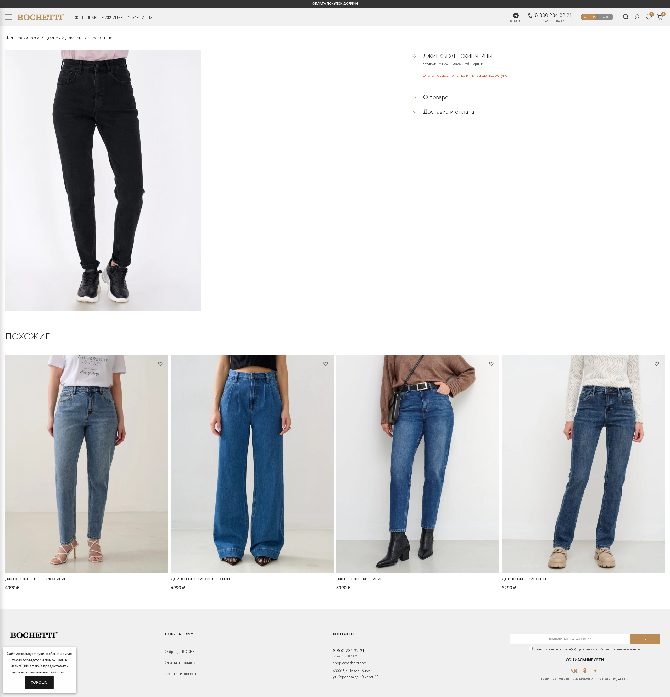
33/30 (104, 559)
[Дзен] (595, 669)
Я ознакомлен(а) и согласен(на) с (586, 649)
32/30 (92, 559)
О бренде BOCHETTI (183, 652)
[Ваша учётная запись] (637, 17)
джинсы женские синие (359, 579)
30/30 (67, 559)
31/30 (79, 559)
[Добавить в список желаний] (417, 55)
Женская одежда (22, 38)
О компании (140, 18)
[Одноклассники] (584, 669)
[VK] (574, 669)
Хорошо (39, 682)
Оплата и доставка (180, 663)
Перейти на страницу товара (252, 567)
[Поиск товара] (626, 17)
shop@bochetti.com (350, 663)
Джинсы (52, 38)
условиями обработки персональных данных (609, 649)
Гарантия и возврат (180, 674)
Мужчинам (112, 18)
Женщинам (86, 18)
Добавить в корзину (87, 567)
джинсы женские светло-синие (35, 579)
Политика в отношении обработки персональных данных (584, 680)
